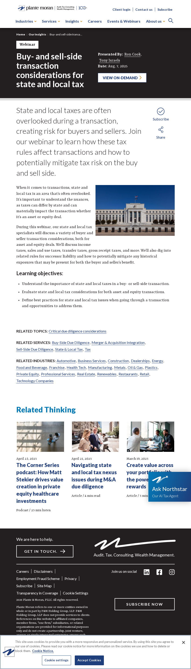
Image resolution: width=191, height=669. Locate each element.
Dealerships (140, 360)
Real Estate (86, 374)
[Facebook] (159, 572)
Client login (121, 9)
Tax (88, 349)
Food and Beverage (31, 367)
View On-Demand (120, 77)
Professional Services (58, 374)
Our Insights (37, 34)
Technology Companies (35, 380)
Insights (72, 21)
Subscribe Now (144, 604)
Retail (144, 374)
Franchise (57, 367)
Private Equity (27, 374)
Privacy (71, 578)
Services (49, 21)
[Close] (183, 642)
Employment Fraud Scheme (38, 578)
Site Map (44, 585)
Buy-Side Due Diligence (70, 342)
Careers (95, 21)
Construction (118, 360)
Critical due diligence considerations (77, 331)
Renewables (106, 374)
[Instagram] (172, 572)
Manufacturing (100, 367)
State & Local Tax (69, 349)
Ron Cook (132, 54)
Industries (24, 21)
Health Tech (76, 367)
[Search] (170, 21)
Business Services (92, 360)
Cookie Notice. (43, 651)
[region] (95, 652)
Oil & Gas (135, 367)
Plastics (151, 367)
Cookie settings (75, 593)
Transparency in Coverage (37, 593)
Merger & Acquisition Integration (118, 342)
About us (154, 21)
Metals (120, 367)
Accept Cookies (89, 660)
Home (20, 34)
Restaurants (128, 374)
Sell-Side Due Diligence (34, 349)
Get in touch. (41, 551)
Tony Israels (109, 60)
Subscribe (164, 9)
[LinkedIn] (147, 572)
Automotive (66, 360)
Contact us (144, 9)
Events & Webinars (123, 21)
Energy (157, 360)
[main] (95, 334)
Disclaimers (43, 571)
